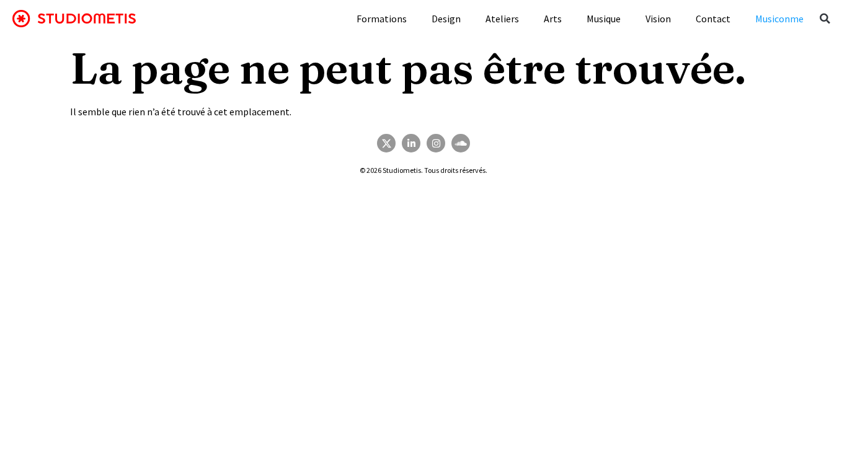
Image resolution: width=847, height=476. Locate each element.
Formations (382, 18)
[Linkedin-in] (411, 143)
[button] (825, 18)
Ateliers (502, 18)
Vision (658, 18)
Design (446, 18)
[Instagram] (436, 143)
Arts (553, 18)
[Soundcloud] (460, 143)
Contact (713, 18)
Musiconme (779, 18)
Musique (604, 18)
